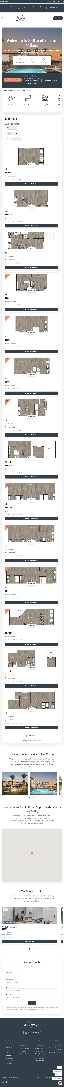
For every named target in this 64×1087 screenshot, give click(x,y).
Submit (32, 1003)
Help (39, 1041)
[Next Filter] (60, 101)
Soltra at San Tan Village (9, 1042)
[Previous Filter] (3, 101)
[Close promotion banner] (2, 5)
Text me (59, 1067)
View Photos (58, 1074)
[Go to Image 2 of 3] (32, 797)
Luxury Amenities (37, 780)
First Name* (9, 972)
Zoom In (32, 165)
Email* (7, 987)
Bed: (5, 128)
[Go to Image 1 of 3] (29, 797)
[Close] (62, 5)
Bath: (5, 133)
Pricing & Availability (31, 184)
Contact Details (55, 1041)
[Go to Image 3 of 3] (34, 797)
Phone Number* (10, 995)
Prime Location (11, 780)
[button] (32, 853)
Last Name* (9, 979)
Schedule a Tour (29, 941)
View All (31, 735)
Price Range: (7, 139)
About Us (24, 1041)
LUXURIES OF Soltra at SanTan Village (17, 90)
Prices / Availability (57, 1078)
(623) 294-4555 (56, 1052)
